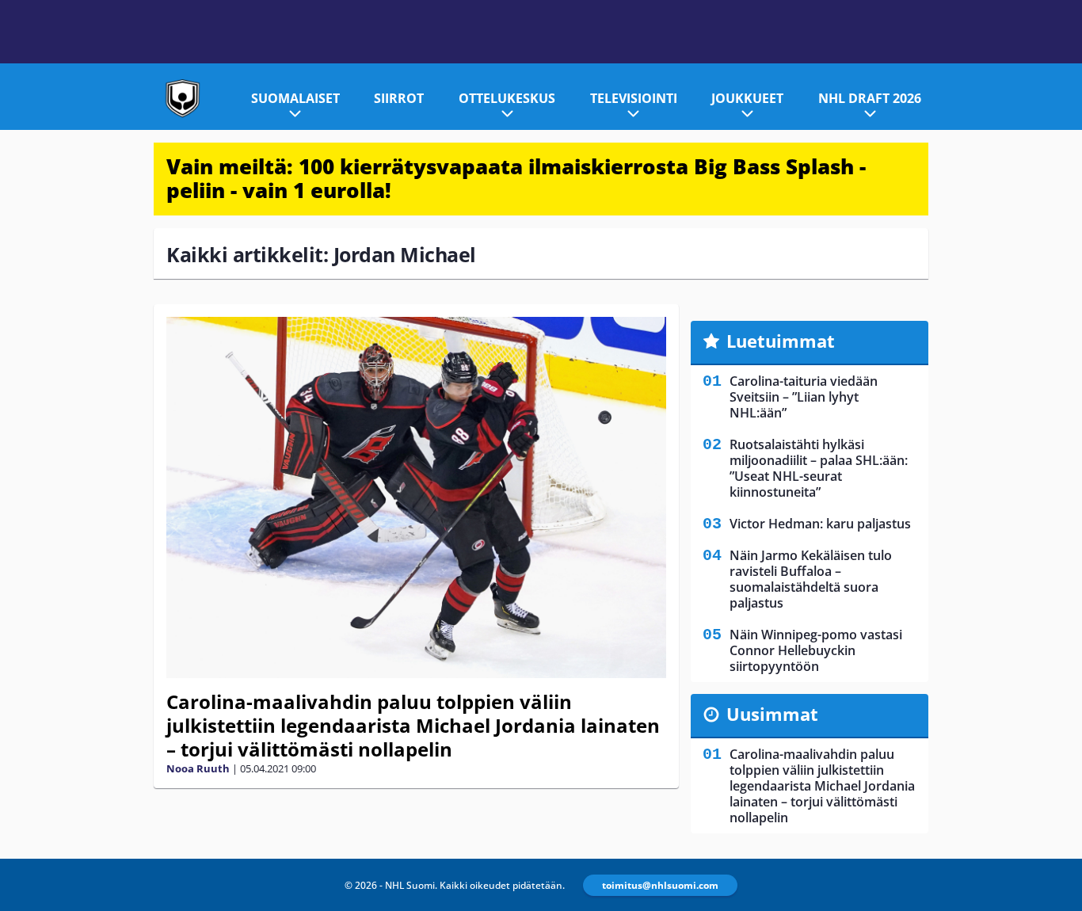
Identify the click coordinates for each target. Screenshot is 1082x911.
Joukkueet (747, 98)
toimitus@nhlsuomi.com (660, 885)
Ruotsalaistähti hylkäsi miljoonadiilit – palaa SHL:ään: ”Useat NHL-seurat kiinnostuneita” (819, 468)
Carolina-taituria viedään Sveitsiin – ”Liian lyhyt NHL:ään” (804, 396)
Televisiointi (633, 98)
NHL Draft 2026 (869, 98)
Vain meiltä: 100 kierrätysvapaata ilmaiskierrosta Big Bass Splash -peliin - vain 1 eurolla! (516, 178)
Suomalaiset (295, 98)
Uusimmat (772, 714)
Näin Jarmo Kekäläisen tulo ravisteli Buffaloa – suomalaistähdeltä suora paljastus (811, 579)
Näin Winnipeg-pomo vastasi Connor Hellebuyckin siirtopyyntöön (816, 650)
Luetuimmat (780, 341)
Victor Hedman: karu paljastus (820, 523)
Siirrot (399, 98)
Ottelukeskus (507, 98)
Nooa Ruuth (198, 768)
